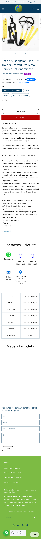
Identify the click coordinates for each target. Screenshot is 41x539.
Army (27, 90)
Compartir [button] (7, 231)
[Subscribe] (34, 517)
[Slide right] (25, 53)
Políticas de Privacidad (12, 473)
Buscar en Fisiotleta (11, 482)
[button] (3, 8)
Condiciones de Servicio (13, 477)
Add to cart (20, 111)
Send (8, 448)
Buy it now (20, 117)
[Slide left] (15, 53)
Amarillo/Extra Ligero (12, 90)
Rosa (6, 95)
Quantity (4, 100)
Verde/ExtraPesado (20, 95)
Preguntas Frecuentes (12, 468)
